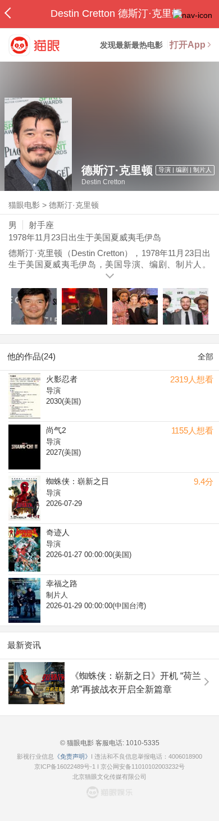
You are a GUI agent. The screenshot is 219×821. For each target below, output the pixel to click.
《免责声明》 (72, 756)
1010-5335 (141, 743)
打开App (188, 44)
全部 (205, 356)
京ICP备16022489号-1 (64, 766)
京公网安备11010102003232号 (143, 766)
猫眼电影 (24, 204)
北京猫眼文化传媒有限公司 (109, 776)
